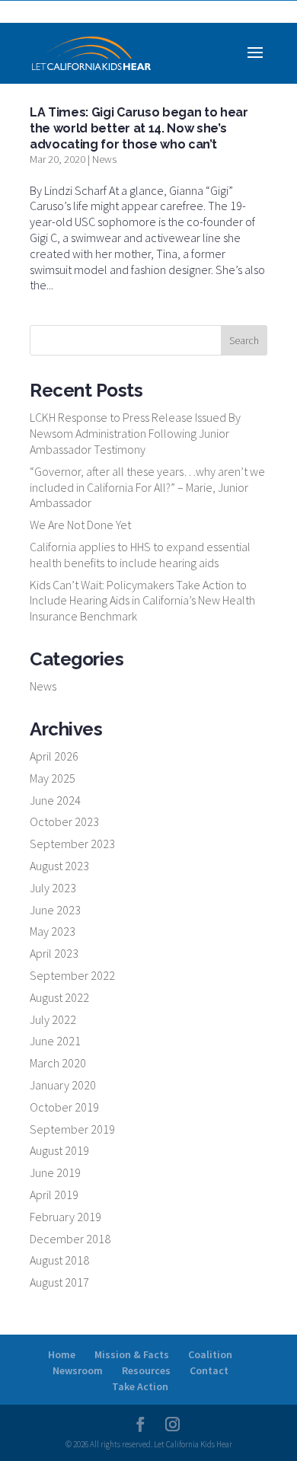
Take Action (140, 1386)
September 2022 (72, 975)
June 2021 (55, 1040)
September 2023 (72, 843)
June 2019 (55, 1172)
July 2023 (53, 887)
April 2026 (54, 756)
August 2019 (59, 1150)
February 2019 (65, 1216)
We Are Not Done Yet (80, 524)
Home (61, 1354)
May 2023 (52, 931)
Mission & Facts (131, 1354)
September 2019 (72, 1129)
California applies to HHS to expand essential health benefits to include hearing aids (140, 554)
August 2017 (59, 1282)
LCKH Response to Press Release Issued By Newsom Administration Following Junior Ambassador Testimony (135, 433)
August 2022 (59, 997)
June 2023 (55, 909)
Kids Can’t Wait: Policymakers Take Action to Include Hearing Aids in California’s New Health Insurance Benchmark (142, 600)
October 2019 (64, 1107)
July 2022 (53, 1019)
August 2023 (59, 865)
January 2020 (63, 1085)
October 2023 (64, 821)
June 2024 (55, 800)
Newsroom (78, 1370)
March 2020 (58, 1062)
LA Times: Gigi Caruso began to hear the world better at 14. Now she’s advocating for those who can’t (139, 128)
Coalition (210, 1354)
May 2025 (52, 778)
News (104, 159)
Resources (146, 1370)
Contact (209, 1370)
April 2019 (54, 1194)
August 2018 (59, 1260)
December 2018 (70, 1238)
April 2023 (54, 953)
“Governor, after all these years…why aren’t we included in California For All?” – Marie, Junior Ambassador (147, 487)
